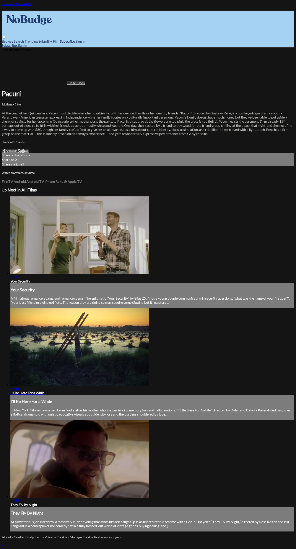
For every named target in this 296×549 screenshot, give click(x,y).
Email (24, 151)
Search (19, 41)
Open (80, 83)
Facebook (10, 151)
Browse (8, 41)
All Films (7, 104)
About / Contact (14, 537)
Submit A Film (49, 41)
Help (31, 537)
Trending (31, 41)
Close (71, 83)
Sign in (80, 41)
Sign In (22, 45)
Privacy (51, 537)
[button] (4, 37)
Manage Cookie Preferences (91, 537)
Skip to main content (17, 4)
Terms (40, 537)
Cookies (63, 537)
